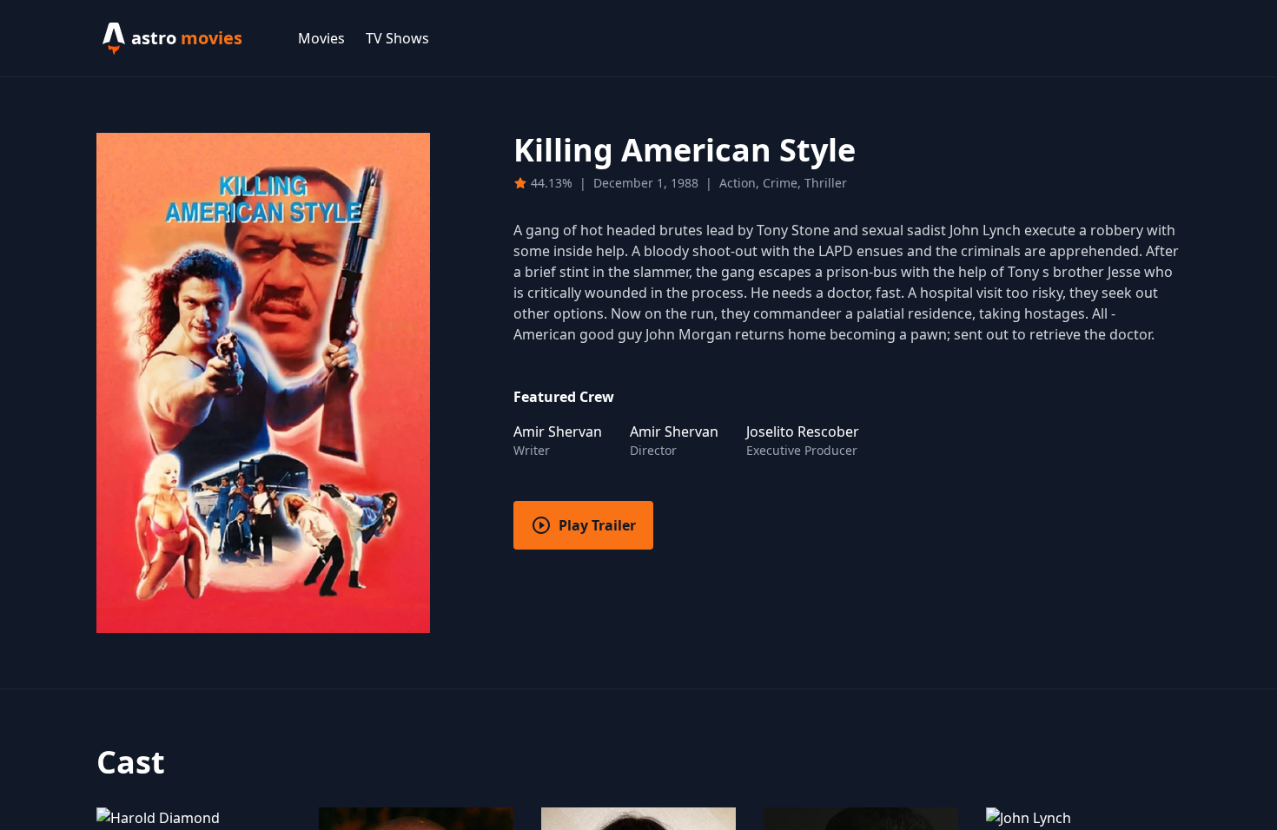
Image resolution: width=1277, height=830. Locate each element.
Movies (321, 38)
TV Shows (397, 38)
